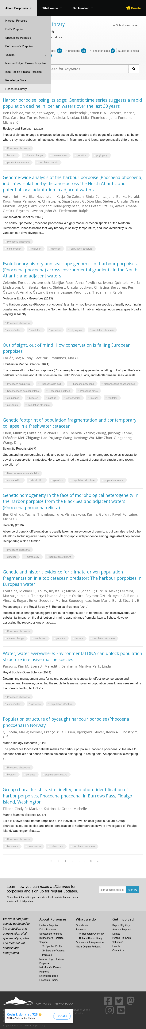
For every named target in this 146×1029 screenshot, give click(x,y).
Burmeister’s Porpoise (19, 46)
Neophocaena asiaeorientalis (23, 391)
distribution (37, 480)
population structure (18, 162)
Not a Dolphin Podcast (88, 946)
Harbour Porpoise (16, 20)
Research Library (16, 89)
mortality (112, 398)
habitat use (57, 846)
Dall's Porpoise (47, 929)
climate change (34, 155)
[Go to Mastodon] (131, 1000)
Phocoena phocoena (18, 148)
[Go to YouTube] (121, 1010)
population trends (48, 162)
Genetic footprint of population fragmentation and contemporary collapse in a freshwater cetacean (69, 423)
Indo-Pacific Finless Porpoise (23, 72)
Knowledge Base (15, 80)
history (94, 398)
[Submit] (133, 68)
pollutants (12, 405)
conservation (60, 155)
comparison (34, 846)
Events (116, 946)
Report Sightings (121, 925)
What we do (50, 8)
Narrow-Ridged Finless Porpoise (25, 63)
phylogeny (102, 155)
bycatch (11, 155)
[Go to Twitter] (120, 1000)
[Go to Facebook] (108, 1000)
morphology (33, 556)
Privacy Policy (64, 1003)
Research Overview (93, 933)
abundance (13, 398)
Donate (136, 8)
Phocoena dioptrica (59, 391)
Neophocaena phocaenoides (119, 384)
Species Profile (54, 946)
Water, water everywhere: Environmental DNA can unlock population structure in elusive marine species (72, 656)
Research (81, 929)
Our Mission (82, 925)
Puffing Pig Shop (121, 937)
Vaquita (9, 55)
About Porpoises (16, 8)
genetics (81, 155)
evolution (36, 248)
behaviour (12, 846)
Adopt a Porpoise (121, 929)
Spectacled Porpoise (18, 37)
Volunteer (117, 942)
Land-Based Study (92, 938)
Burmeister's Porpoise (51, 937)
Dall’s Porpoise (14, 29)
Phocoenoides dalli (51, 384)
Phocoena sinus (89, 391)
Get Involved (81, 8)
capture (52, 398)
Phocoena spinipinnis (19, 384)
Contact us (118, 950)
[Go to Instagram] (110, 1010)
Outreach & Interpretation (90, 942)
